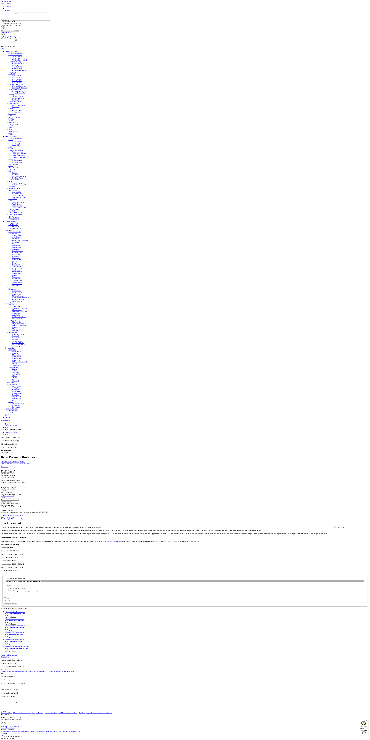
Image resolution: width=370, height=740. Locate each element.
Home (6, 424)
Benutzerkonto (5, 421)
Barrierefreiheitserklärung (70, 713)
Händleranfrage (65, 671)
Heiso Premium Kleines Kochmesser (16, 648)
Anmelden (8, 6)
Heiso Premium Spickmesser (14, 641)
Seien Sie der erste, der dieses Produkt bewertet (15, 463)
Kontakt (7, 10)
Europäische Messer (11, 426)
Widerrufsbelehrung (7, 713)
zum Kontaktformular (39, 671)
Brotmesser (4, 467)
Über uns (50, 671)
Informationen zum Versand (103, 713)
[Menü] (367, 721)
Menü (2, 48)
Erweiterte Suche (6, 32)
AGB (60, 713)
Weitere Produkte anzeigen (9, 655)
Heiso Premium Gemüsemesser (15, 627)
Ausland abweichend (7, 496)
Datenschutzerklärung (51, 713)
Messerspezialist (6, 671)
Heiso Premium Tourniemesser (15, 613)
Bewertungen (5, 657)
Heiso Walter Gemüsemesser (14, 634)
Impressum (57, 671)
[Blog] (2, 735)
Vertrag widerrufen (37, 713)
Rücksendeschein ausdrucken (22, 713)
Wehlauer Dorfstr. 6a (17, 671)
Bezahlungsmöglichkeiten (87, 713)
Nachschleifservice (113, 541)
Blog (72, 671)
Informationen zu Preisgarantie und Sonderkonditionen (10, 727)
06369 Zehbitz (28, 671)
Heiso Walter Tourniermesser (14, 620)
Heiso (6, 427)
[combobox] (10, 31)
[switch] (364, 733)
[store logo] (32, 20)
